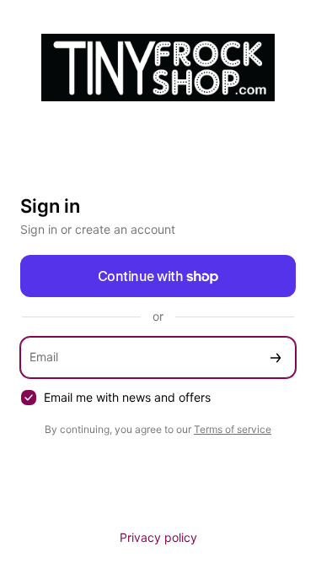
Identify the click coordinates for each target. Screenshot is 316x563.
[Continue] (275, 357)
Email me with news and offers (127, 397)
